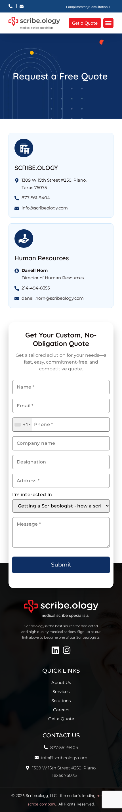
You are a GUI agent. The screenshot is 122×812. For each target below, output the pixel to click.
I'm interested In (32, 494)
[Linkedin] (55, 650)
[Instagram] (66, 650)
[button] (108, 23)
